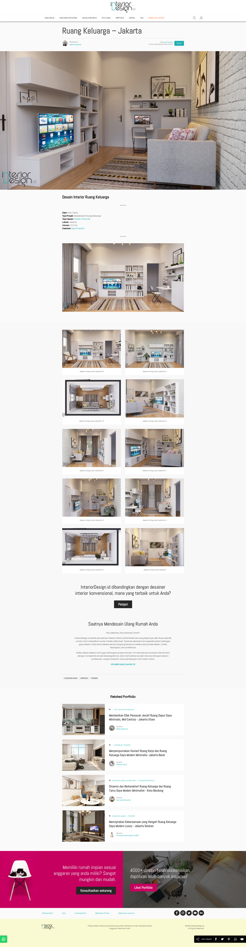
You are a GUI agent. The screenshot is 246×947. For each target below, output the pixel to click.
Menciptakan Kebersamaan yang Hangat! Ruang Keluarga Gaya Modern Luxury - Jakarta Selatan (142, 824)
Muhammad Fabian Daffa (127, 836)
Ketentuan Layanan (126, 913)
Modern (126, 745)
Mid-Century (119, 709)
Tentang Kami (47, 913)
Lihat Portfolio (143, 887)
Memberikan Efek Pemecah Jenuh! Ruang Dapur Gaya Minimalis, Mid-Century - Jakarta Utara (140, 717)
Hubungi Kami (80, 913)
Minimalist (129, 709)
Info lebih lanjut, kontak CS (123, 664)
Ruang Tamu (131, 780)
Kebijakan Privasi (102, 913)
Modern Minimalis (82, 219)
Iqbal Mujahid (75, 45)
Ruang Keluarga (119, 780)
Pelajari (123, 604)
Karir (64, 913)
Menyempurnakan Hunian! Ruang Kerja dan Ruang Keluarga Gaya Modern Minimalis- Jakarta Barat (138, 753)
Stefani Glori (121, 765)
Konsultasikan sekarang (96, 890)
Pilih (179, 43)
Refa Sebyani (122, 729)
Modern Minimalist (147, 780)
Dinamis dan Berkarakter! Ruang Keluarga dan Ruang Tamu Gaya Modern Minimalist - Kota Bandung (140, 788)
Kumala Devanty (123, 800)
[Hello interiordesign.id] (3, 939)
